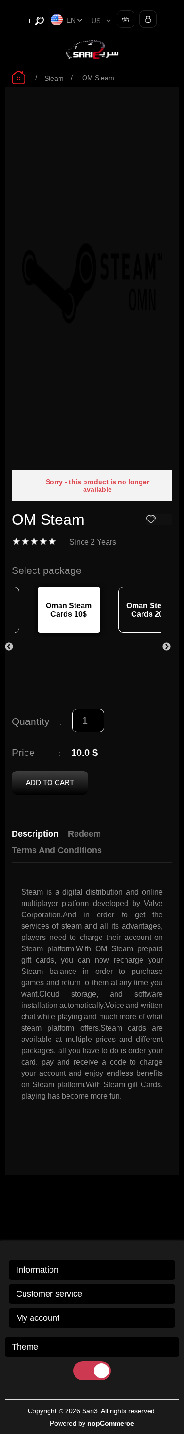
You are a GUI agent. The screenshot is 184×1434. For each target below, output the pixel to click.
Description (35, 834)
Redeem (84, 834)
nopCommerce (110, 1423)
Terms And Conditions (57, 850)
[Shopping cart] (123, 19)
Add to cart (50, 783)
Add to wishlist (159, 519)
